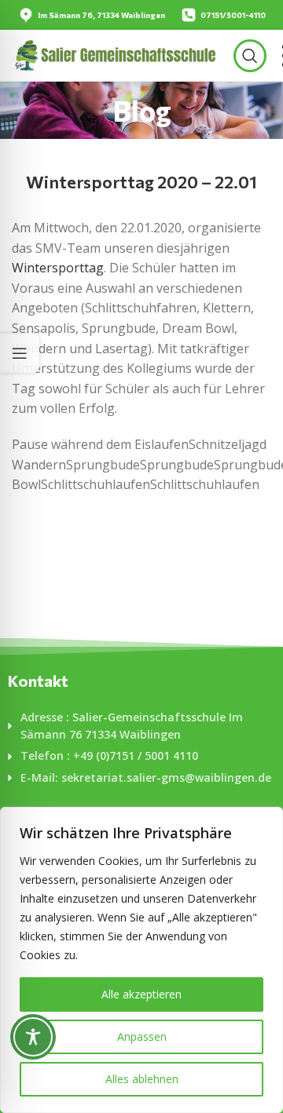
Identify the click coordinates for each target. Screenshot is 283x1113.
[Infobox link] (91, 15)
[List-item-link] (141, 726)
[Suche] (250, 55)
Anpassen (142, 1036)
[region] (141, 960)
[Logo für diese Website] (115, 54)
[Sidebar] (19, 353)
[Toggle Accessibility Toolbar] (33, 1037)
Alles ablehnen (141, 1078)
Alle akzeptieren (141, 994)
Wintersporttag (58, 267)
